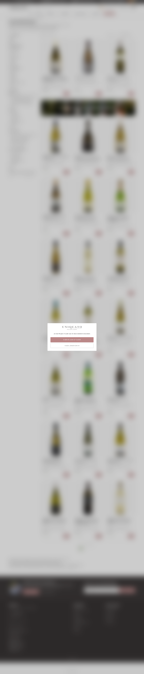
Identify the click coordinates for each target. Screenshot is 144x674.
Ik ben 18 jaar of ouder (72, 340)
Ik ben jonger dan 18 (72, 345)
